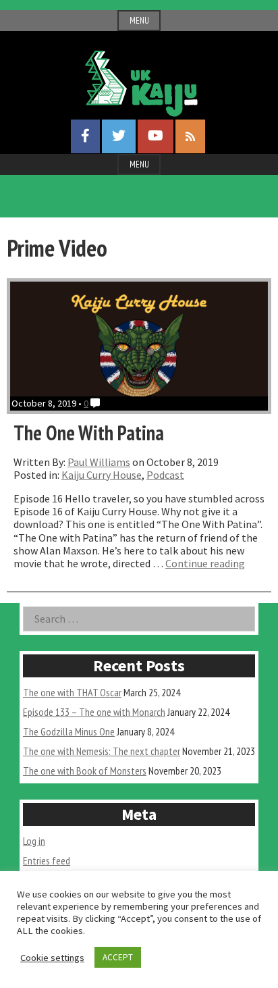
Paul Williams (98, 462)
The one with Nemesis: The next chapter (101, 751)
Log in (34, 841)
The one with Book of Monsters (84, 770)
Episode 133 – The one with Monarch (94, 712)
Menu (139, 20)
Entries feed (46, 860)
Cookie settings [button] (52, 958)
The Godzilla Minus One (69, 731)
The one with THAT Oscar (72, 692)
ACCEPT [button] (118, 957)
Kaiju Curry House (101, 475)
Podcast (165, 475)
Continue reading (205, 563)
